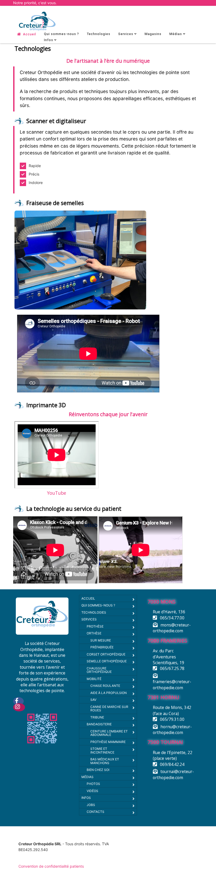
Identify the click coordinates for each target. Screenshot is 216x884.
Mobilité (94, 679)
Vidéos (92, 791)
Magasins (153, 34)
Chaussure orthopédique (99, 670)
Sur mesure (100, 640)
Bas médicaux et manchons (104, 761)
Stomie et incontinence (102, 750)
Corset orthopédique (106, 654)
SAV (93, 700)
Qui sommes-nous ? (61, 34)
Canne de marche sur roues (109, 708)
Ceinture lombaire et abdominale (109, 733)
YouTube (56, 493)
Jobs (91, 805)
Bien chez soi (98, 770)
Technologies (98, 34)
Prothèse (95, 626)
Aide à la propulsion (108, 693)
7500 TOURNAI (165, 742)
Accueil (29, 34)
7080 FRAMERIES (167, 640)
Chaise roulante (105, 686)
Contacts (95, 812)
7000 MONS (162, 601)
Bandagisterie (99, 724)
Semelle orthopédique (107, 661)
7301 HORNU (163, 697)
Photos (93, 784)
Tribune (97, 717)
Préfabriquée (102, 647)
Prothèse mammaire (108, 742)
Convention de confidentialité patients (51, 866)
